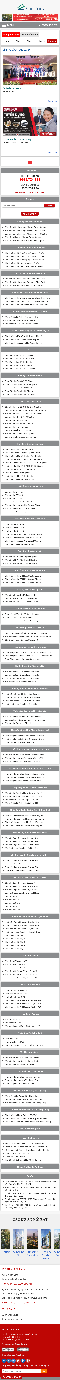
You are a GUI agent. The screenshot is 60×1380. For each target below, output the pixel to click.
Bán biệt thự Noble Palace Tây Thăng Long (24, 1099)
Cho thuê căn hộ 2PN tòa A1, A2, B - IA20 (23, 1000)
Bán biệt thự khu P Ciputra (16, 427)
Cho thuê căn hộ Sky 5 (15, 949)
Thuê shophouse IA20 (14, 1042)
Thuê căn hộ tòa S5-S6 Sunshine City (21, 621)
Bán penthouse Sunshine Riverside (20, 681)
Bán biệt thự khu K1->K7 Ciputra (19, 423)
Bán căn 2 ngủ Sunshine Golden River (22, 838)
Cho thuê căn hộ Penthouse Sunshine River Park (26, 304)
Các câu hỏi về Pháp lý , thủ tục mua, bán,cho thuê (25, 1298)
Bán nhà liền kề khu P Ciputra (18, 430)
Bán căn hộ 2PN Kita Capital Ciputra (21, 557)
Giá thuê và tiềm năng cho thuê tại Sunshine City (26, 1147)
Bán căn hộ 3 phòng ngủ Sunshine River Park (25, 282)
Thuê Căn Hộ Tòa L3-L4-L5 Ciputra (20, 394)
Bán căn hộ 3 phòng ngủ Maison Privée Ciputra (26, 230)
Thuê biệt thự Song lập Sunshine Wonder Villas (25, 777)
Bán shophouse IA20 (14, 1023)
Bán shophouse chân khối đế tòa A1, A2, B (23, 1026)
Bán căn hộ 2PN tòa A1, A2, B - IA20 (21, 971)
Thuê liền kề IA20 (12, 1038)
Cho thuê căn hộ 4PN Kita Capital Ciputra (23, 582)
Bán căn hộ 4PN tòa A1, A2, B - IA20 (21, 978)
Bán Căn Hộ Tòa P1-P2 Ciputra (19, 362)
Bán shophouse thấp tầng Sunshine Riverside (25, 720)
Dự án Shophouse (10, 1314)
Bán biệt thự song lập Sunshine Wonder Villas (25, 758)
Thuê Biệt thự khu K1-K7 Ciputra (19, 476)
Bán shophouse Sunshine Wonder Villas (22, 761)
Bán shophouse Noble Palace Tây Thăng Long (25, 1103)
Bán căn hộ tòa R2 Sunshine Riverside (22, 675)
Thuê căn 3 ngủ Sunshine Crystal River (22, 925)
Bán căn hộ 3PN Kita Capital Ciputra (21, 560)
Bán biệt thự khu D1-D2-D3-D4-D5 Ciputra (23, 413)
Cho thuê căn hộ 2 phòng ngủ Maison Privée (24, 253)
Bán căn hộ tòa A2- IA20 (15, 964)
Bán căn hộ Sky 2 (12, 899)
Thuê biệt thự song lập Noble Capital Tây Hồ (24, 819)
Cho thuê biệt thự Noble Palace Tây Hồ (22, 339)
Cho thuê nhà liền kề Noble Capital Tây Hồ (23, 825)
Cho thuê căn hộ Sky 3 (15, 942)
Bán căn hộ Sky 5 (12, 909)
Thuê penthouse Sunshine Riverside (21, 704)
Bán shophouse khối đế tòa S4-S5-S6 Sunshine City (28, 636)
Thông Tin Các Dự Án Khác (30, 1167)
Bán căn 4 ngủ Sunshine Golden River (22, 845)
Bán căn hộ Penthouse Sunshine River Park (24, 285)
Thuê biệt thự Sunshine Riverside (19, 742)
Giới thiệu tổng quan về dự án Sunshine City (24, 1143)
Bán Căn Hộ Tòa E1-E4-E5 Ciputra (20, 359)
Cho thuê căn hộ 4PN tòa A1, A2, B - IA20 (23, 1007)
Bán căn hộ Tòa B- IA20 (15, 968)
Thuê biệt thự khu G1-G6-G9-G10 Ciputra (23, 459)
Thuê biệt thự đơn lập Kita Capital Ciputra (23, 537)
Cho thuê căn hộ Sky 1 (15, 935)
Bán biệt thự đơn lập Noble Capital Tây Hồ (23, 793)
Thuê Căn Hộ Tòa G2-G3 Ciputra (19, 381)
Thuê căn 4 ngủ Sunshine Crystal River (22, 929)
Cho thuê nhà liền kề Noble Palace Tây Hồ (23, 336)
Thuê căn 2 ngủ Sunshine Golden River (22, 860)
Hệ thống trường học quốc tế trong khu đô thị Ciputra (27, 1289)
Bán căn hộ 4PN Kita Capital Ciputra (21, 563)
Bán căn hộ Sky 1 (12, 896)
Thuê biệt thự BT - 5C (14, 531)
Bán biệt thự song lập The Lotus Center (22, 1061)
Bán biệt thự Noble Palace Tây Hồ (20, 320)
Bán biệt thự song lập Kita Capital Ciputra (23, 505)
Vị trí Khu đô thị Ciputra (15, 1157)
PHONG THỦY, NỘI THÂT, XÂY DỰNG (19, 1302)
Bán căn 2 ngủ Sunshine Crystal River (21, 883)
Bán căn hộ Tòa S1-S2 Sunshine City (21, 595)
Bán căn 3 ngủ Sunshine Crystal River (21, 886)
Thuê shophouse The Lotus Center (20, 1083)
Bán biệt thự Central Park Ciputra (19, 433)
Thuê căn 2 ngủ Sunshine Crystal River (22, 922)
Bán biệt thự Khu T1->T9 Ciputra (19, 417)
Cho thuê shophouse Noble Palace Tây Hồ (23, 343)
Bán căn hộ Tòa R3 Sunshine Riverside (22, 678)
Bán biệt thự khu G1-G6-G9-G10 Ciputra (23, 407)
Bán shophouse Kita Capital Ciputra (20, 508)
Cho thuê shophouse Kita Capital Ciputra (23, 541)
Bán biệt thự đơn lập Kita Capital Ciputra (22, 502)
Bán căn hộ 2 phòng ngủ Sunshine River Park (25, 279)
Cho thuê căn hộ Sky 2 (15, 939)
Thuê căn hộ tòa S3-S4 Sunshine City (21, 617)
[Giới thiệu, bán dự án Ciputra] (30, 11)
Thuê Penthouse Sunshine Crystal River (22, 932)
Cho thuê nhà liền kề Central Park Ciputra (23, 456)
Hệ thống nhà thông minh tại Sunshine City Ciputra (27, 1150)
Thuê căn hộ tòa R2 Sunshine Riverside (22, 697)
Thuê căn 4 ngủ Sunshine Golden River (22, 867)
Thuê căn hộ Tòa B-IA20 (16, 997)
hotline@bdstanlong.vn (19, 1339)
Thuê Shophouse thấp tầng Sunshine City (23, 659)
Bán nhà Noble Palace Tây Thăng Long (22, 1096)
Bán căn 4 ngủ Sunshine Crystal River (21, 889)
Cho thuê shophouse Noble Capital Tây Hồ (24, 822)
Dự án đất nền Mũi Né (12, 1319)
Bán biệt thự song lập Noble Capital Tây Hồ (24, 796)
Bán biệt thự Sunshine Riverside (19, 723)
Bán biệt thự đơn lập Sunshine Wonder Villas (24, 755)
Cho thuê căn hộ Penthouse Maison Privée (24, 266)
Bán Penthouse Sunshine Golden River (22, 848)
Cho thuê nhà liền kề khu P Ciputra (20, 479)
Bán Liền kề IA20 (12, 1019)
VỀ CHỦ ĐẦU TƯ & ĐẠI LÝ (13, 1269)
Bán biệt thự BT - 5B (14, 495)
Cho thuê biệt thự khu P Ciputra (19, 449)
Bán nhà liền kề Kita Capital (17, 512)
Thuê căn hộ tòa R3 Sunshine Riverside (22, 701)
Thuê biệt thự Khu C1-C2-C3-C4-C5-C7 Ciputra (26, 463)
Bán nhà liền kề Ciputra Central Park (21, 437)
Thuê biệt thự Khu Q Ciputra (17, 473)
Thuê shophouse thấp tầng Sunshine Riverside (25, 739)
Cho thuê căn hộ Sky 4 (15, 945)
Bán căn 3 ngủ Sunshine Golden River (22, 841)
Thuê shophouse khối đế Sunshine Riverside (24, 736)
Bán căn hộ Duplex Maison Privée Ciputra (23, 237)
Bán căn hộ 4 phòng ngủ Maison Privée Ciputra (26, 234)
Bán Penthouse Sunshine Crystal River (22, 893)
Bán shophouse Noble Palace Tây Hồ (21, 324)
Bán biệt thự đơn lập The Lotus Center (22, 1058)
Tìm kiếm (52, 41)
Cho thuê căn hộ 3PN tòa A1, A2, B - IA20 (23, 1003)
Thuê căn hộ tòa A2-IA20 (16, 993)
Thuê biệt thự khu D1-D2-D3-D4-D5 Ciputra (24, 466)
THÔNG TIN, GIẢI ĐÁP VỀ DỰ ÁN (17, 1283)
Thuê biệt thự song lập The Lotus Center (23, 1080)
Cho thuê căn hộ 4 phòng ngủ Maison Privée (24, 260)
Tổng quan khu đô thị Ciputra (18, 1153)
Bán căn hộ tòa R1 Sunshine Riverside (22, 671)
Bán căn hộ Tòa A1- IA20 (16, 961)
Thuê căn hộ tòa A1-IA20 (16, 990)
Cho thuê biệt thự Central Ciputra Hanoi (22, 453)
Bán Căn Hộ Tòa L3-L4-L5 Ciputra (20, 369)
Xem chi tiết (52, 101)
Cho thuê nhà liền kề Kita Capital (19, 544)
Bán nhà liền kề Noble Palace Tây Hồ (21, 317)
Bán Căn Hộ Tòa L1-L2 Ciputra (18, 365)
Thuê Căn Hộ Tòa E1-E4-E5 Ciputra (21, 384)
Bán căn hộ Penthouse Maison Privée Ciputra (25, 240)
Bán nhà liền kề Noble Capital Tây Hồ (21, 803)
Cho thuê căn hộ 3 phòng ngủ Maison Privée (24, 256)
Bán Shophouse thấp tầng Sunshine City (22, 640)
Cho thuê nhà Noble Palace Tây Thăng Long (24, 1115)
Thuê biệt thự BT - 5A (14, 524)
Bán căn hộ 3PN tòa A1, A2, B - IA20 (21, 974)
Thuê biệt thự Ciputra (30, 1129)
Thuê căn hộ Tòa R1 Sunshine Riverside (23, 694)
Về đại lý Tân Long (12, 87)
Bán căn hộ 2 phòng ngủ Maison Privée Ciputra (26, 227)
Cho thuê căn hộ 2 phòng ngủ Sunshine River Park (27, 298)
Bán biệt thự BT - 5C (14, 498)
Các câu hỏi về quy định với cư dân (18, 1293)
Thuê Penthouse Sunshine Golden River (22, 870)
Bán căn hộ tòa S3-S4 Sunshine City (21, 598)
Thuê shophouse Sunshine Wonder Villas (23, 780)
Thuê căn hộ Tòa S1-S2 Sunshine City (22, 614)
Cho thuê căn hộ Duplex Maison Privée (22, 263)
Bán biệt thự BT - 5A (14, 492)
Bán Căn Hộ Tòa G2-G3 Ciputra (19, 355)
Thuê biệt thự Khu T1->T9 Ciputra (20, 469)
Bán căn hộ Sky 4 (12, 906)
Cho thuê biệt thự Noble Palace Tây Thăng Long (26, 1118)
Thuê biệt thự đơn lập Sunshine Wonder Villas (25, 774)
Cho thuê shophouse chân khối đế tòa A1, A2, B (26, 1045)
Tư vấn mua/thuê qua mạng (30, 193)
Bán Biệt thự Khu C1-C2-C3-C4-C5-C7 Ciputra (25, 410)
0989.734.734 (50, 25)
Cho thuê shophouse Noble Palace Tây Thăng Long (28, 1122)
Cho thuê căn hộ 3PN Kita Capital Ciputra (23, 579)
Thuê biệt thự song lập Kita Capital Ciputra (23, 534)
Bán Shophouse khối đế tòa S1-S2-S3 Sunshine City (28, 633)
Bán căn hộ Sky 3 (12, 903)
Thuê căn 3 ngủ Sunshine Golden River (22, 864)
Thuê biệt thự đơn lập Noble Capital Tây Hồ (24, 815)
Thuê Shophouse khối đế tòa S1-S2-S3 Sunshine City (28, 652)
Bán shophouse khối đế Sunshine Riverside (24, 716)
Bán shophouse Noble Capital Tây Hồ (21, 800)
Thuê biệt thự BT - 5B (14, 527)
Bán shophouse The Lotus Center (20, 1064)
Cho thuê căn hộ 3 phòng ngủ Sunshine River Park (27, 301)
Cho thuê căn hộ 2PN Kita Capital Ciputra (23, 576)
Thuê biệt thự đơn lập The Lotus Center (22, 1077)
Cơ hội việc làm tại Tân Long (17, 139)
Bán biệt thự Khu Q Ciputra (17, 420)
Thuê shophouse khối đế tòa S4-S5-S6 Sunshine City (28, 656)
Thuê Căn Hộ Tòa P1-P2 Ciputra (19, 388)
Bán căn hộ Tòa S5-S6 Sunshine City (21, 602)
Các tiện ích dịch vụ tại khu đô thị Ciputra (23, 1160)
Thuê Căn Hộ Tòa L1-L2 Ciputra (19, 391)
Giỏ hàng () (31, 213)
